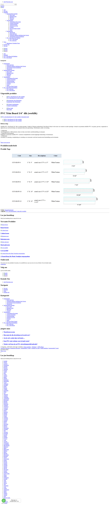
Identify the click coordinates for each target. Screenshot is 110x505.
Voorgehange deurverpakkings (17, 36)
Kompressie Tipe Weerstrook (13, 101)
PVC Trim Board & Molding (13, 38)
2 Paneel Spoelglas (14, 23)
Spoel (11, 30)
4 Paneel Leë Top (14, 25)
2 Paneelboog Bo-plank (15, 21)
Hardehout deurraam (15, 348)
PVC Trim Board (14, 39)
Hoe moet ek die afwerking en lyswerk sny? (17, 335)
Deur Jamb (12, 15)
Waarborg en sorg (9, 332)
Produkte (6, 12)
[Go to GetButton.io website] (3, 503)
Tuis (5, 9)
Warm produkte (27, 347)
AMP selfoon (40, 347)
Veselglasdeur (10, 20)
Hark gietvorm (5, 245)
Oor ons (5, 11)
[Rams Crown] (4, 224)
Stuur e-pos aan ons (5, 142)
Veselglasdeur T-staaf (26, 348)
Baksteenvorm (13, 16)
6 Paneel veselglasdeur (12, 105)
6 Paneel (12, 27)
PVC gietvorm (13, 40)
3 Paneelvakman (13, 24)
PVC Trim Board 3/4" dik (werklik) (15, 98)
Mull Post (12, 17)
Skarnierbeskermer (9, 210)
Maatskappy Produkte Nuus (13, 43)
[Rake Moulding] (5, 242)
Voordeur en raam (35, 348)
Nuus (5, 42)
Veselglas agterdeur (5, 348)
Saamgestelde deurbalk (12, 13)
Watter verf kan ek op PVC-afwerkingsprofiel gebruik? (20, 344)
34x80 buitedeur (44, 348)
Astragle (12, 19)
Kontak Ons (6, 44)
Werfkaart (34, 347)
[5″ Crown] (4, 230)
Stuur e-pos (3, 351)
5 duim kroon (5, 233)
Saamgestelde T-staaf (53, 348)
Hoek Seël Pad (13, 34)
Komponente (10, 31)
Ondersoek (3, 264)
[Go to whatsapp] (3, 500)
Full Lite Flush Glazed (15, 28)
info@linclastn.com (8, 1)
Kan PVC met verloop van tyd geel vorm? (16, 341)
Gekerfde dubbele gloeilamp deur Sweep (19, 35)
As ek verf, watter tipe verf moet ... (14, 338)
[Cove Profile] (4, 247)
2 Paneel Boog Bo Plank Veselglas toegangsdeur (15, 256)
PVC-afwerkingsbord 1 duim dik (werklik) (16, 211)
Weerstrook (12, 32)
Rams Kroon (5, 227)
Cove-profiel (4, 250)
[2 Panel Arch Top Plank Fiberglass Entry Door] (13, 253)
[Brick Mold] (5, 236)
